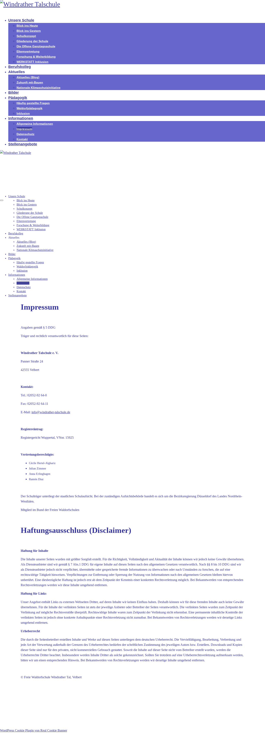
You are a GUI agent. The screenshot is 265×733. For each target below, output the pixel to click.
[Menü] (1, 200)
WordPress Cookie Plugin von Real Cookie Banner (33, 730)
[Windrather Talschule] (132, 4)
